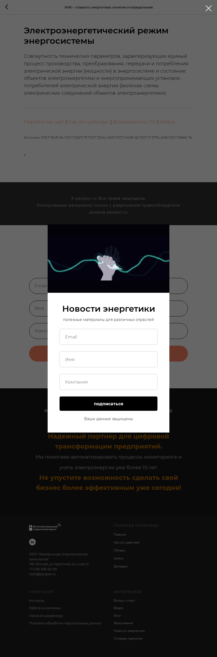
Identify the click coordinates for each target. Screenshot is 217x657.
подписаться (108, 403)
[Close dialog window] (208, 8)
